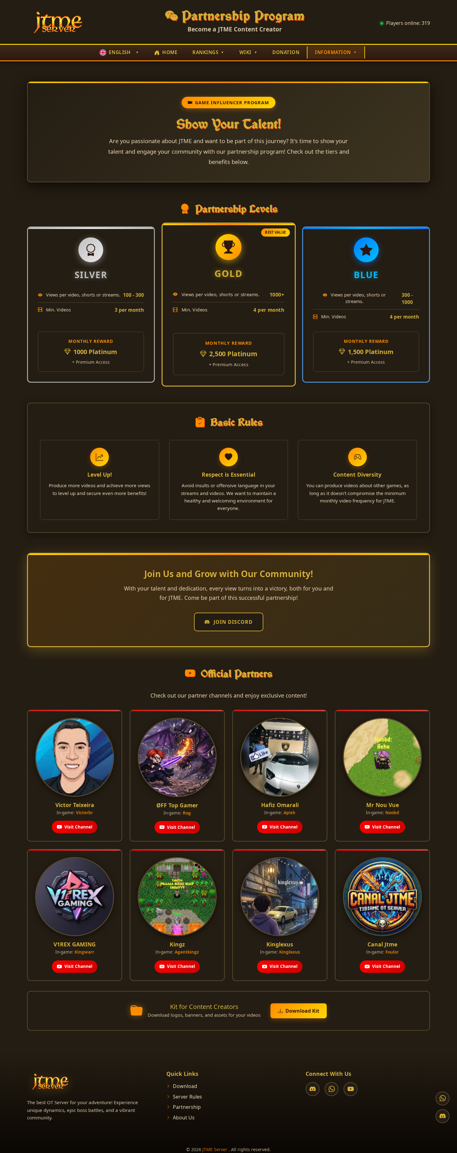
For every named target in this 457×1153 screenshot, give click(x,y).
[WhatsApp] (332, 1089)
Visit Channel (78, 827)
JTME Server (214, 1149)
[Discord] (313, 1089)
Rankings (205, 52)
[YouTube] (351, 1089)
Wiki (245, 52)
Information (333, 52)
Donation (285, 52)
